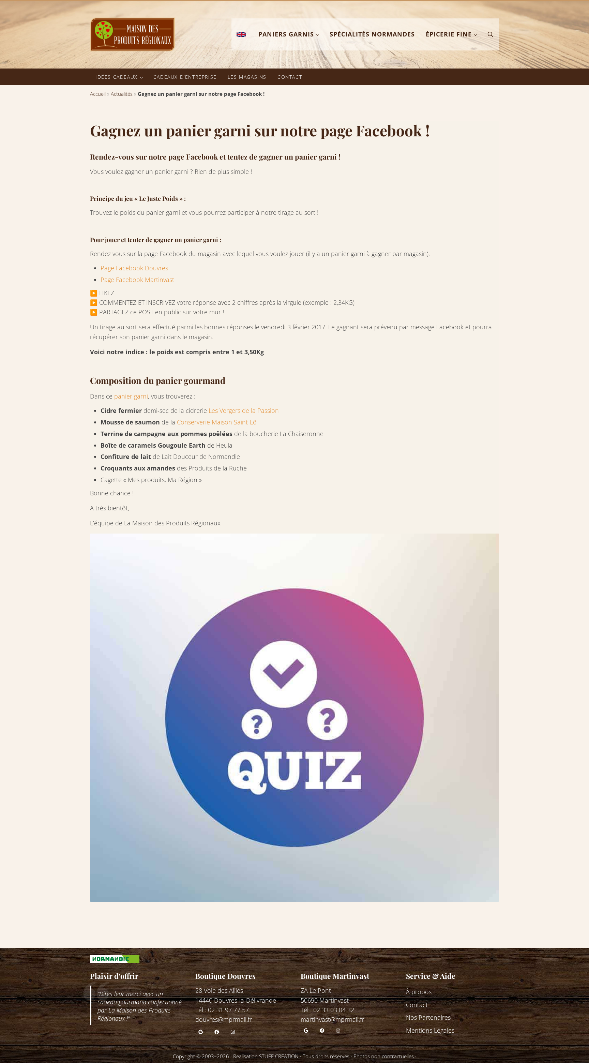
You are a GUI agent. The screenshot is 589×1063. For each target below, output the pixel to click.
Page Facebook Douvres (134, 268)
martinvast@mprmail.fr (332, 1019)
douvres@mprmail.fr (223, 1019)
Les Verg (220, 410)
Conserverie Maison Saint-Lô (217, 422)
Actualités (122, 93)
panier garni (131, 396)
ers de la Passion (255, 410)
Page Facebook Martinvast (137, 279)
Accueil (98, 93)
